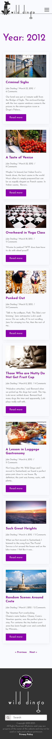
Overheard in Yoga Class (25, 232)
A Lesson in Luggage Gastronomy (22, 451)
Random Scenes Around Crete (24, 599)
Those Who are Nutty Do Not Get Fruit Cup (25, 375)
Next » (33, 652)
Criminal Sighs (17, 82)
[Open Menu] (46, 9)
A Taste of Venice (19, 157)
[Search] (8, 718)
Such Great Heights (21, 528)
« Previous (21, 652)
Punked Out (15, 298)
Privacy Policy (26, 734)
